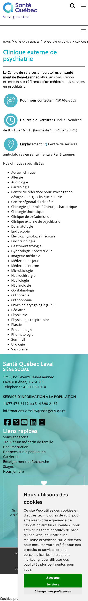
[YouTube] (24, 423)
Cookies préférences (16, 598)
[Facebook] (7, 423)
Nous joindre (13, 471)
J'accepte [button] (53, 577)
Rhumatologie (22, 334)
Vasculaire (19, 349)
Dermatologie (22, 226)
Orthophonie (21, 300)
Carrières (10, 456)
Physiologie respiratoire (30, 319)
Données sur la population (24, 451)
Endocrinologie (23, 241)
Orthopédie (20, 295)
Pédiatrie (18, 310)
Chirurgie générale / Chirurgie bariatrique (44, 206)
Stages (8, 466)
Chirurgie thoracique (27, 211)
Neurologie (20, 280)
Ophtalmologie (23, 290)
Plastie (16, 324)
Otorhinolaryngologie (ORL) (32, 305)
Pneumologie (21, 329)
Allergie (17, 177)
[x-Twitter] (16, 423)
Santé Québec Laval (28, 363)
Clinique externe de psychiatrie (35, 221)
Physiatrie (19, 315)
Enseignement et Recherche (26, 461)
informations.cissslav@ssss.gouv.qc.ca (34, 410)
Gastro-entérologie (26, 246)
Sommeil (18, 339)
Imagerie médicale (25, 256)
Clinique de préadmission (31, 216)
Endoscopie (20, 231)
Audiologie (19, 182)
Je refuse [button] (52, 584)
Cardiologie (20, 187)
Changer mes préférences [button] (53, 591)
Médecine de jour (25, 261)
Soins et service (15, 437)
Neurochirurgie (23, 275)
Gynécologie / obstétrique (31, 251)
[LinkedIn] (33, 423)
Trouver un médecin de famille (28, 441)
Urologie (18, 344)
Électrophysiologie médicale (33, 236)
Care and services (27, 41)
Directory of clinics (57, 41)
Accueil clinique (23, 172)
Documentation (15, 446)
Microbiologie (22, 270)
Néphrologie (21, 285)
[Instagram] (42, 423)
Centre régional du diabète (32, 202)
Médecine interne (25, 265)
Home (7, 41)
